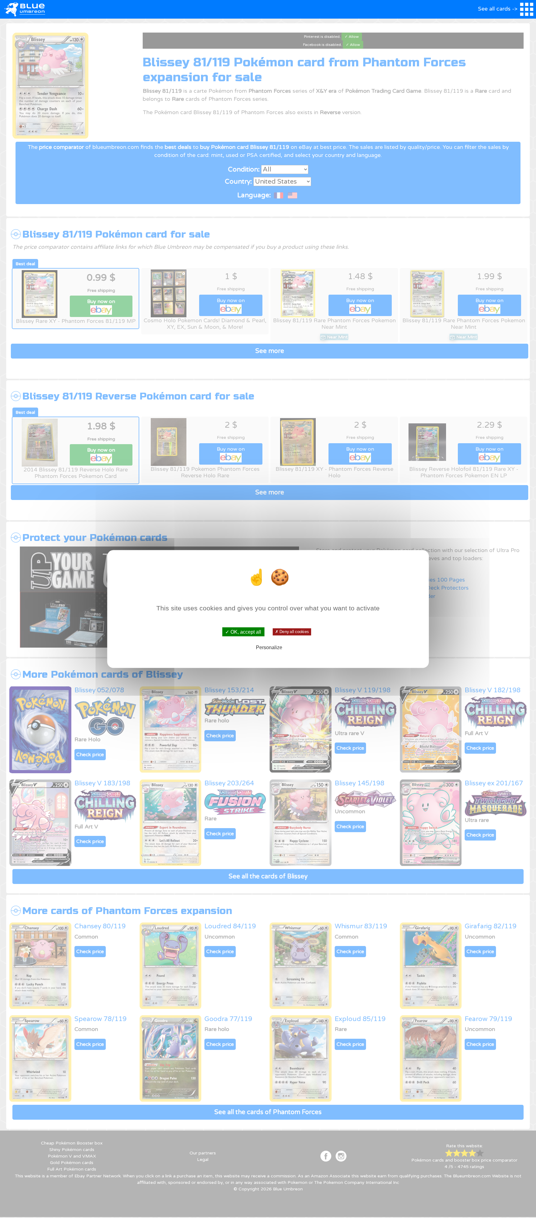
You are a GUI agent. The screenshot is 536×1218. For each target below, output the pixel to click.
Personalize (269, 647)
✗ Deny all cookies (292, 632)
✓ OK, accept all (243, 631)
